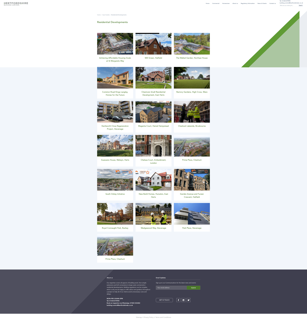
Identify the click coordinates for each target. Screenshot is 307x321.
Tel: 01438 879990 (113, 301)
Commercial (215, 3)
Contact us (272, 3)
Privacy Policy (149, 317)
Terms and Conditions (163, 317)
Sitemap (139, 317)
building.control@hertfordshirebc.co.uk (120, 305)
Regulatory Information (248, 3)
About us (235, 3)
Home (207, 3)
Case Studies (106, 15)
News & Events (262, 3)
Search (300, 5)
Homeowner (226, 3)
